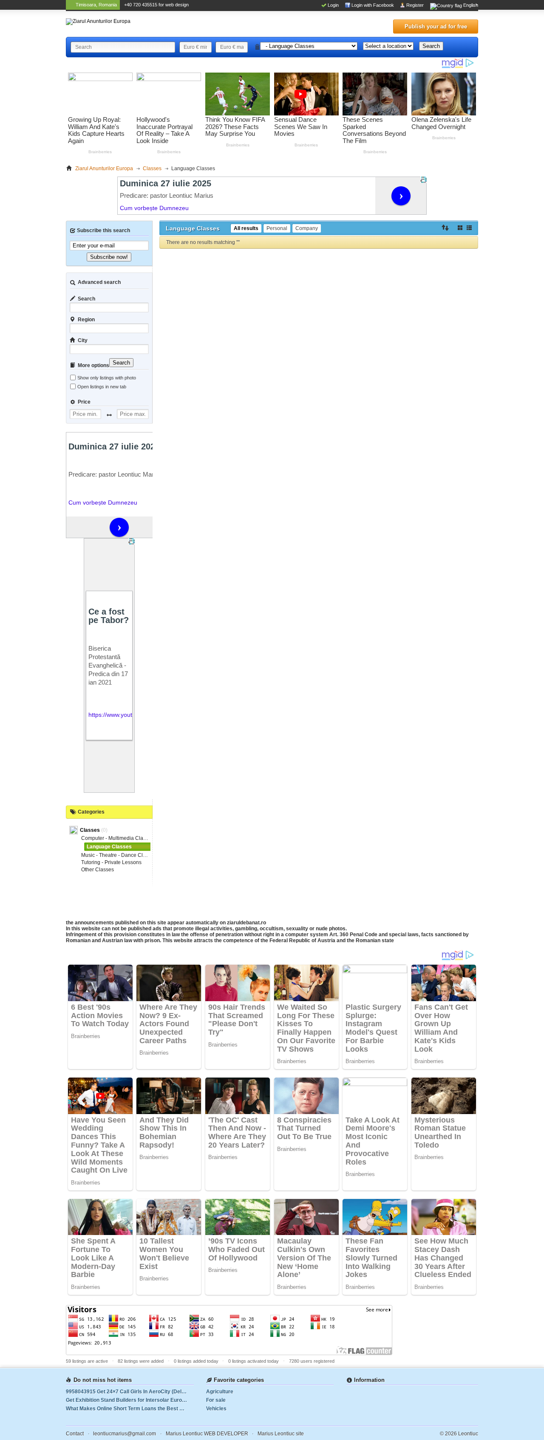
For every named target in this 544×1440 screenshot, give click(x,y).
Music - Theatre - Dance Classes (118, 855)
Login (333, 5)
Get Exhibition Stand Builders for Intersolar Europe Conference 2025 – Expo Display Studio (130, 1400)
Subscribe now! (109, 257)
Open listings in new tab (101, 386)
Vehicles (216, 1409)
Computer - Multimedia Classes (117, 838)
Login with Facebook (372, 5)
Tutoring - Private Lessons (111, 862)
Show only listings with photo (106, 377)
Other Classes (97, 870)
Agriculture (219, 1392)
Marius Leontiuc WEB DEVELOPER (207, 1434)
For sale (216, 1400)
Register (415, 5)
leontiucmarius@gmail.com (124, 1434)
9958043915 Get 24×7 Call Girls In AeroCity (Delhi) (126, 1392)
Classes (90, 830)
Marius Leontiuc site (281, 1434)
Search (431, 46)
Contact (75, 1434)
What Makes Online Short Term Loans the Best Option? (130, 1409)
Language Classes (109, 847)
